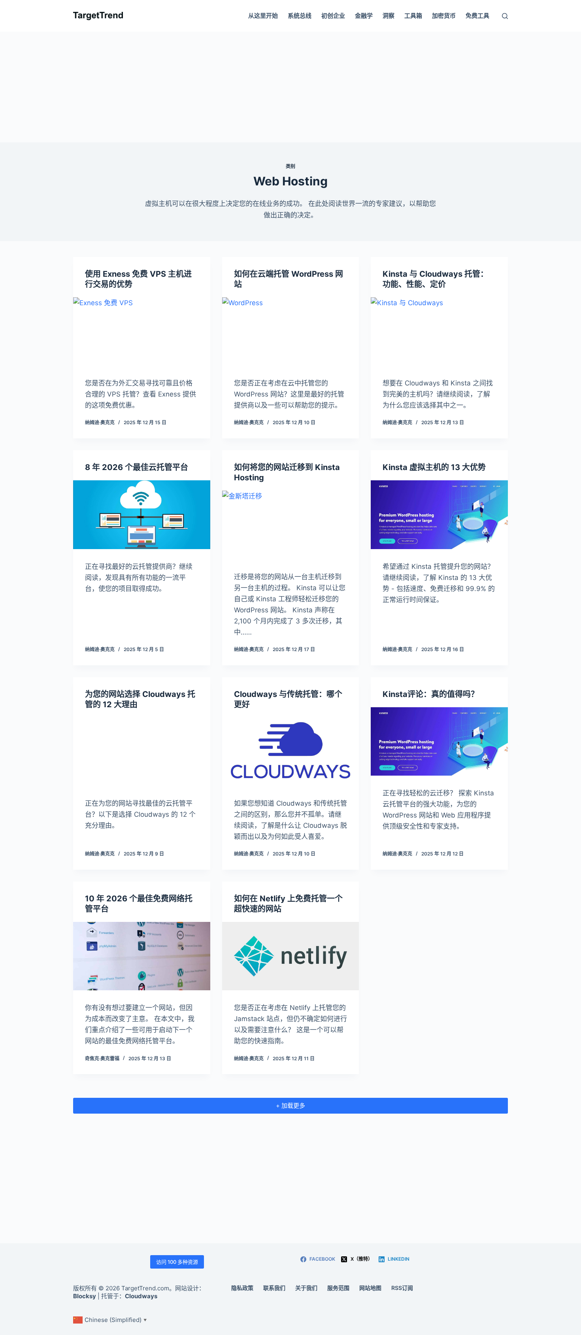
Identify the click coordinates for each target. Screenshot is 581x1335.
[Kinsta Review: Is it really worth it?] (439, 741)
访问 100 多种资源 (177, 1262)
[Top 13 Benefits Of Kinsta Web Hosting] (439, 514)
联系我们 (274, 1287)
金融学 (364, 15)
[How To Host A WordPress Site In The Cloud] (290, 331)
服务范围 (338, 1287)
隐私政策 (242, 1287)
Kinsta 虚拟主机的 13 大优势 (434, 467)
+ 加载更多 (290, 1105)
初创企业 (333, 15)
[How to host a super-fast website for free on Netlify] (290, 956)
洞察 (388, 15)
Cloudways (141, 1296)
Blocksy (84, 1296)
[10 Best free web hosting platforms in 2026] (141, 956)
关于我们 (306, 1287)
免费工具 (477, 15)
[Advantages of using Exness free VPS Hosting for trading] (141, 331)
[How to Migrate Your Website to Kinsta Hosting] (290, 525)
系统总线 (299, 15)
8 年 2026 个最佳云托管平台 (136, 467)
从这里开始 (263, 15)
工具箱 (413, 15)
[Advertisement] (290, 87)
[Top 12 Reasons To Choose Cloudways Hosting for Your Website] (141, 752)
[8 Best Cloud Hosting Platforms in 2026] (141, 514)
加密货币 (444, 15)
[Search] (505, 16)
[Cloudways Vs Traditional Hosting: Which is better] (290, 752)
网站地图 (370, 1287)
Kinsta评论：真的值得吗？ (431, 694)
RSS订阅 (402, 1287)
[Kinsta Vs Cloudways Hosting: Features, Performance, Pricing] (439, 331)
